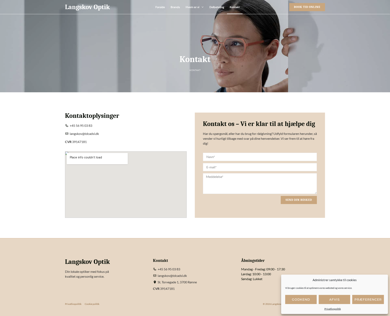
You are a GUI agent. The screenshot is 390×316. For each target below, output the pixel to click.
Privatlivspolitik (332, 308)
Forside (160, 7)
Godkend (301, 299)
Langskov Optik (87, 7)
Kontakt (235, 7)
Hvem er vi (192, 7)
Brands (175, 7)
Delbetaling (216, 7)
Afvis (334, 299)
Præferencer (368, 299)
